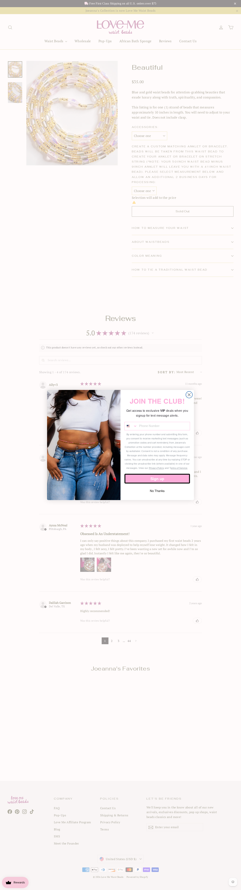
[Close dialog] (189, 394)
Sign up (157, 478)
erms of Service (179, 468)
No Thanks (157, 491)
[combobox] (131, 426)
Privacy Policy (156, 468)
